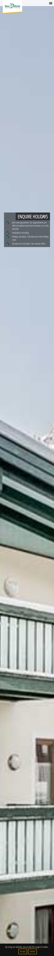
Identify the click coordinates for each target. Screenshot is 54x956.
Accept (22, 951)
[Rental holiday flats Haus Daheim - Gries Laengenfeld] (12, 6)
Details (32, 951)
